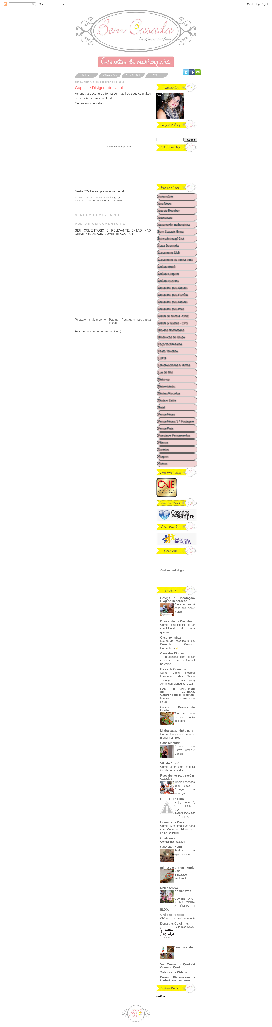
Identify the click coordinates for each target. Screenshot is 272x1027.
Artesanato (165, 217)
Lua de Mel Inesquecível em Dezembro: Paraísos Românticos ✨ (177, 644)
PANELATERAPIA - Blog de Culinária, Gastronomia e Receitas (177, 691)
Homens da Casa (172, 822)
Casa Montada (170, 742)
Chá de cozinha (168, 280)
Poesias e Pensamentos (174, 435)
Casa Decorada (168, 245)
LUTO (162, 358)
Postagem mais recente (90, 319)
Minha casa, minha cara (176, 730)
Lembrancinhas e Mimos (174, 365)
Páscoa (163, 442)
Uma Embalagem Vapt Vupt (181, 874)
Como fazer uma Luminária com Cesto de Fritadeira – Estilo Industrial (177, 829)
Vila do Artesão (171, 763)
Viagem (163, 456)
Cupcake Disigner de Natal (99, 87)
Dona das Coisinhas (174, 923)
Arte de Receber (168, 210)
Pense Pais (165, 428)
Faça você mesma (170, 344)
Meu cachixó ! (170, 888)
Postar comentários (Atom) (103, 331)
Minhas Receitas (104, 201)
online (160, 996)
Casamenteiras (170, 637)
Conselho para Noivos (172, 301)
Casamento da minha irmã (175, 259)
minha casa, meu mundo (177, 867)
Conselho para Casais (172, 287)
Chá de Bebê (166, 266)
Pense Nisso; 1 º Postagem (176, 421)
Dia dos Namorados (171, 330)
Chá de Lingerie (168, 273)
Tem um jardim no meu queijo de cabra (184, 717)
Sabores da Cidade (173, 972)
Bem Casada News (170, 231)
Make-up (163, 379)
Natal (120, 201)
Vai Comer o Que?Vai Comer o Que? (177, 966)
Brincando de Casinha (176, 621)
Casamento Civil (169, 252)
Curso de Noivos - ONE (173, 315)
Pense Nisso (166, 414)
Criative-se (167, 838)
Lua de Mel (165, 372)
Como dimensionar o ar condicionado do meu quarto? (177, 628)
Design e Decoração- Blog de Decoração (177, 600)
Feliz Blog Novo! (184, 926)
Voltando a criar (183, 947)
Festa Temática (168, 351)
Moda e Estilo (167, 400)
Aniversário (165, 196)
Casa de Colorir (171, 847)
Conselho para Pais (171, 308)
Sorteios (163, 449)
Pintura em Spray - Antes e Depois (184, 750)
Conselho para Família (173, 294)
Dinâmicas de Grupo (171, 337)
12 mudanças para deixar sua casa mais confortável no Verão (177, 660)
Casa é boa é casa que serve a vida (184, 608)
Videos (162, 463)
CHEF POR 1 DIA (172, 799)
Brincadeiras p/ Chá (171, 238)
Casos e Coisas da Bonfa (177, 709)
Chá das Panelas (172, 914)
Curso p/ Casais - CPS (173, 323)
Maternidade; (166, 386)
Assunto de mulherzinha (174, 224)
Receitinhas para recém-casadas (177, 777)
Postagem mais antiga (136, 319)
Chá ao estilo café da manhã (177, 918)
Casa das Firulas (172, 653)
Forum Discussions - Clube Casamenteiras (177, 979)
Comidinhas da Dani (172, 841)
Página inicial (113, 321)
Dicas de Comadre (173, 669)
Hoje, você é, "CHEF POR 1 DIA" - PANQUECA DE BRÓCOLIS (184, 810)
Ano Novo (164, 203)
